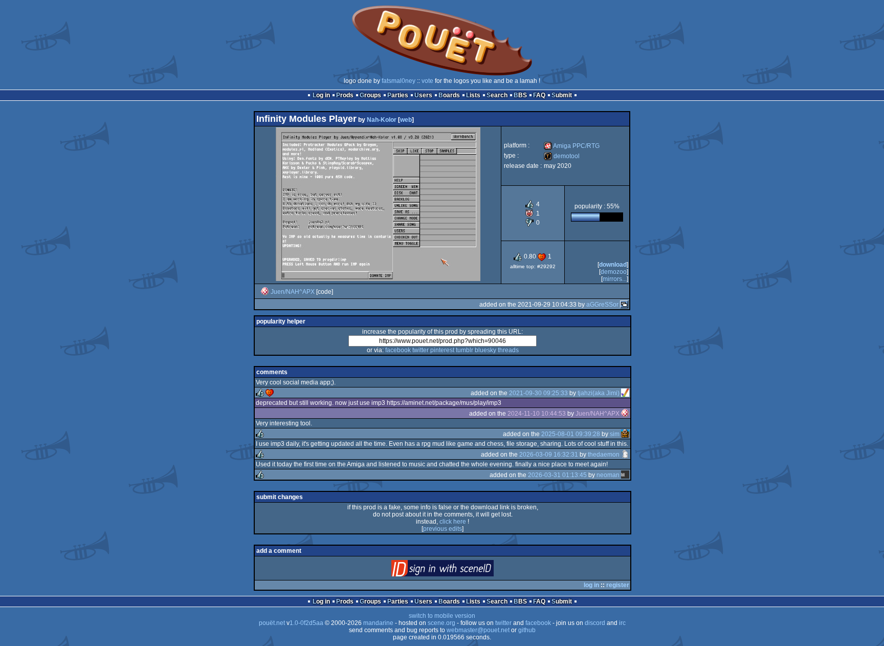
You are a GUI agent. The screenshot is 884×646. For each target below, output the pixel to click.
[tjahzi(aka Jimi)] (625, 393)
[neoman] (625, 475)
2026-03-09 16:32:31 (548, 454)
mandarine (378, 623)
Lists (473, 95)
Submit (561, 95)
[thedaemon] (625, 454)
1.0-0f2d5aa (306, 623)
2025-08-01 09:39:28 (570, 434)
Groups (370, 95)
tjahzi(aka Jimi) (599, 393)
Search (497, 95)
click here (452, 521)
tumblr (464, 350)
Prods (344, 95)
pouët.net (272, 623)
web (406, 119)
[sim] (625, 434)
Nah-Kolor (381, 119)
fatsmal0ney (398, 80)
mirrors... (615, 279)
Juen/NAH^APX (293, 291)
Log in (321, 95)
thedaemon (604, 454)
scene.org (441, 623)
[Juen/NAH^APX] (265, 291)
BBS (520, 95)
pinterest (442, 350)
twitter (420, 350)
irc (622, 623)
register (617, 585)
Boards (449, 95)
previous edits (442, 528)
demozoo (614, 271)
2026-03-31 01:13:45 (557, 475)
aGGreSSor (602, 304)
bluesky (485, 350)
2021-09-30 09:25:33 (538, 393)
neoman (608, 475)
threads (508, 350)
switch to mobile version (442, 615)
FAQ (539, 95)
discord (595, 623)
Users (423, 95)
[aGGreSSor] (624, 304)
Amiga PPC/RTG (572, 145)
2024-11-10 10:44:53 (536, 413)
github (527, 630)
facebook (398, 350)
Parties (397, 95)
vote (427, 80)
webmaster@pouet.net (478, 630)
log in (591, 585)
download (613, 264)
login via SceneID (460, 570)
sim (615, 434)
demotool (562, 156)
